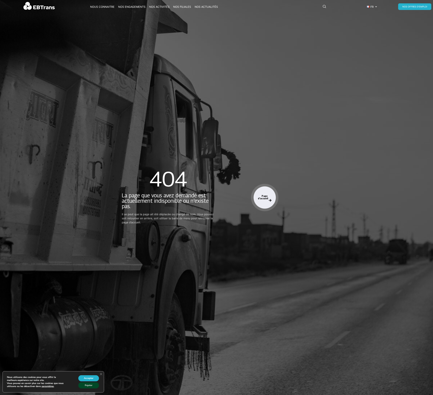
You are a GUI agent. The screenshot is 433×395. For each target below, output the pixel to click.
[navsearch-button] (326, 6)
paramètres (48, 386)
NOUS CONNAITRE (102, 6)
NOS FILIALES (182, 6)
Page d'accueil (263, 197)
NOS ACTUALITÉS (206, 6)
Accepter (88, 378)
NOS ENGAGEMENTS (131, 6)
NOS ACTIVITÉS (159, 6)
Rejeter (88, 385)
